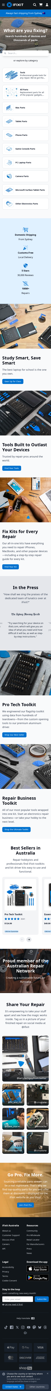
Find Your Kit (11, 566)
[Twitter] (17, 1327)
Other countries (37, 1386)
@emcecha (40, 1126)
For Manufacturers (35, 1244)
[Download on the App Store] (38, 1268)
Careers (6, 1244)
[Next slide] (28, 939)
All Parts (24, 89)
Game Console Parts (25, 148)
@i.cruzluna (40, 1102)
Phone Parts (21, 135)
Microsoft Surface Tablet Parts (30, 190)
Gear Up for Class (13, 381)
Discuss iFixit (8, 1239)
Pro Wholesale (33, 1235)
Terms (5, 1276)
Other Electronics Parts (26, 203)
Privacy (5, 1271)
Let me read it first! (14, 1304)
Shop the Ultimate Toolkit (16, 829)
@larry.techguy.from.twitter (31, 1078)
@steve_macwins (13, 1126)
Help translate (23, 1318)
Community (32, 1230)
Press (29, 1248)
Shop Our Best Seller (14, 734)
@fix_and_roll (15, 1102)
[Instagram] (23, 1327)
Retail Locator (33, 1239)
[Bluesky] (39, 1327)
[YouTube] (28, 1327)
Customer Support (11, 1235)
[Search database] (35, 5)
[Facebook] (11, 1327)
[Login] (47, 5)
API (3, 1248)
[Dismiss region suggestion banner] (47, 1373)
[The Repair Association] (25, 1333)
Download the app (37, 1261)
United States (11, 1386)
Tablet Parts (21, 121)
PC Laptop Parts (23, 162)
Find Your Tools (12, 468)
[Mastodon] (34, 1327)
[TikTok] (6, 1327)
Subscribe (41, 1299)
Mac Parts (20, 107)
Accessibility (8, 1267)
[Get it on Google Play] (38, 1277)
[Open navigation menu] (3, 5)
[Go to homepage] (16, 4)
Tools (22, 72)
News (29, 1253)
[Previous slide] (22, 939)
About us (6, 1230)
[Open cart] (41, 5)
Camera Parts (22, 176)
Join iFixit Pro (25, 1205)
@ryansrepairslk (13, 1150)
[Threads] (45, 1327)
